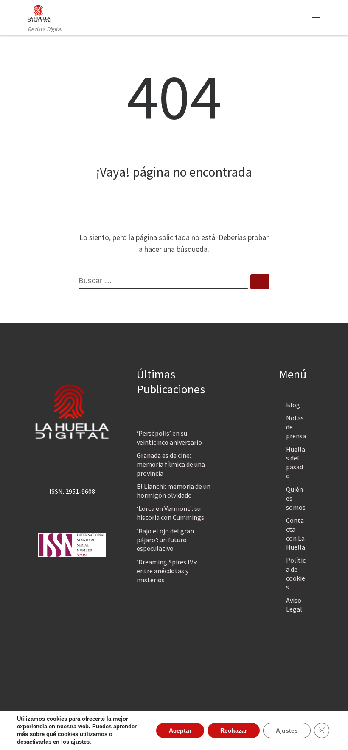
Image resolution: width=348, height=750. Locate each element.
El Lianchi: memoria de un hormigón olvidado (173, 490)
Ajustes (287, 730)
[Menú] (316, 17)
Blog (293, 404)
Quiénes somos (296, 498)
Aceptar (180, 730)
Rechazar (233, 730)
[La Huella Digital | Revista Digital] (39, 12)
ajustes (80, 742)
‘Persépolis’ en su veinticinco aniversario (169, 437)
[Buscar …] (259, 281)
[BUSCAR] (163, 281)
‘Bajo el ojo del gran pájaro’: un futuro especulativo (165, 540)
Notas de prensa (296, 427)
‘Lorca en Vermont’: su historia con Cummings (170, 513)
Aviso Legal (294, 604)
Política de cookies (296, 573)
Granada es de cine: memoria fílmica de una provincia (171, 464)
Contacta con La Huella (295, 533)
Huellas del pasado (295, 462)
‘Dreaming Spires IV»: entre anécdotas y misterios (167, 571)
